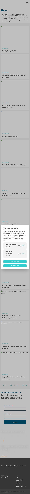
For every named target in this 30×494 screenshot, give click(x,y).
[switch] (19, 245)
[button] (15, 245)
